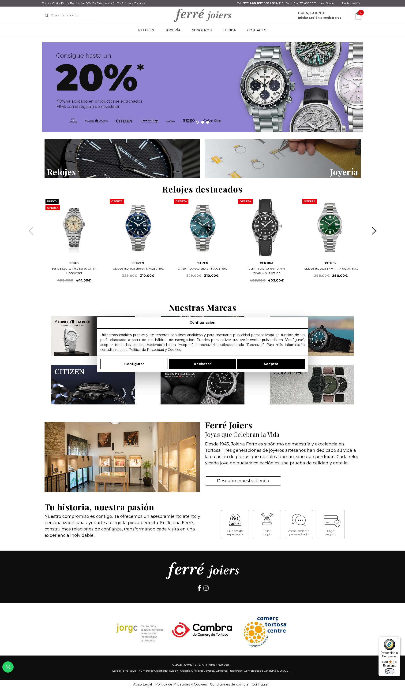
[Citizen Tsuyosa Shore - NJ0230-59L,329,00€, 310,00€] (138, 227)
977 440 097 (253, 3)
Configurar (134, 364)
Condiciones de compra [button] (229, 684)
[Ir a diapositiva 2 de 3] (202, 122)
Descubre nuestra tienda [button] (243, 480)
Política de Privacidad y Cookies (155, 350)
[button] (122, 158)
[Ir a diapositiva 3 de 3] (207, 122)
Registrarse (332, 17)
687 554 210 (274, 3)
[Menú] (397, 639)
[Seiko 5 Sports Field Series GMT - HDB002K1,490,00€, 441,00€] (74, 227)
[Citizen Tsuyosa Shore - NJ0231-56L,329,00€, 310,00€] (202, 227)
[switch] (389, 671)
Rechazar (202, 364)
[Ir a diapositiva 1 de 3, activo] (197, 122)
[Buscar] (46, 15)
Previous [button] (31, 231)
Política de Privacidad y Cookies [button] (181, 684)
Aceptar (270, 364)
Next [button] (374, 231)
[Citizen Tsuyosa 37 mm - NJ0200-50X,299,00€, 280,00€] (331, 227)
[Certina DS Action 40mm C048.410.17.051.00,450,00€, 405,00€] (266, 227)
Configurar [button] (260, 684)
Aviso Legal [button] (142, 684)
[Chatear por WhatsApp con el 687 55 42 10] (8, 667)
